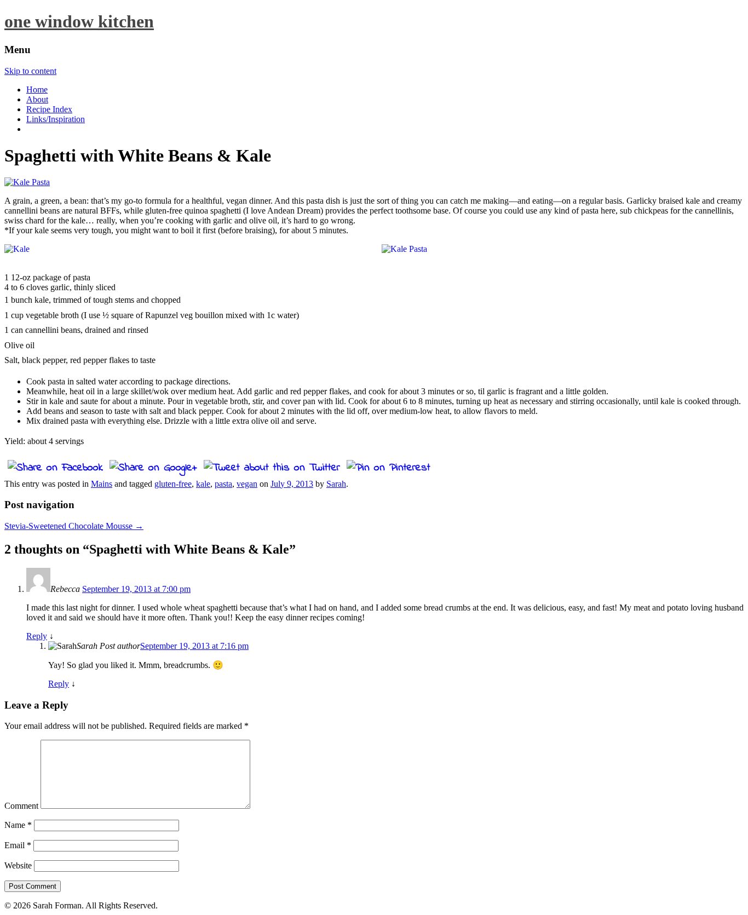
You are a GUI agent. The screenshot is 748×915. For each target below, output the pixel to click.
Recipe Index (49, 109)
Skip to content (30, 71)
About (37, 99)
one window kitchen (79, 21)
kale (203, 483)
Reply (36, 636)
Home (37, 89)
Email (17, 845)
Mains (101, 483)
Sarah (336, 483)
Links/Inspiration (55, 119)
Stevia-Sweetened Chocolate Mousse (73, 526)
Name (18, 825)
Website (18, 865)
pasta (223, 483)
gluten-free (173, 483)
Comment (21, 805)
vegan (247, 483)
